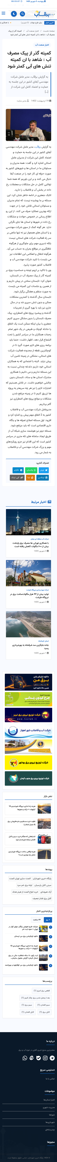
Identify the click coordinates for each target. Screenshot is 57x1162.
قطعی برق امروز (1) (42, 990)
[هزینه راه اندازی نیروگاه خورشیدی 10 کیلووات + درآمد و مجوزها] (44, 808)
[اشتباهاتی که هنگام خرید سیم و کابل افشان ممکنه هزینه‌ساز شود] (44, 839)
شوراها (52, 1115)
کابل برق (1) (44, 1012)
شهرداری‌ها (50, 1122)
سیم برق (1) (27, 1005)
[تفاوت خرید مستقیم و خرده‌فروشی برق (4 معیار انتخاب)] (44, 824)
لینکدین (41, 477)
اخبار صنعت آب (32, 31)
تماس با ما (50, 1078)
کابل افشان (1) (28, 1012)
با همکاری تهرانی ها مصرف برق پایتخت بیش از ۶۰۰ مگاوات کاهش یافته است (31, 545)
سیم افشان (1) (43, 1005)
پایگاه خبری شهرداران (42, 878)
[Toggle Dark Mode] (14, 14)
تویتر (42, 470)
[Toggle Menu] (3, 14)
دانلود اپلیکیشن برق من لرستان (26, 936)
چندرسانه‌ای (50, 1129)
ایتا (28, 477)
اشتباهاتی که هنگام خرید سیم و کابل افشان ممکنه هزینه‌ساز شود (22, 838)
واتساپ (30, 470)
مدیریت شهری (49, 1107)
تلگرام (16, 470)
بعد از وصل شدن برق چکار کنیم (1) (35, 997)
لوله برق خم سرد (24, 885)
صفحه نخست (49, 31)
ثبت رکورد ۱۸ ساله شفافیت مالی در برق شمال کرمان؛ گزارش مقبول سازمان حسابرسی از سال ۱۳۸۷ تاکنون (23, 957)
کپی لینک (15, 477)
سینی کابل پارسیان (42, 885)
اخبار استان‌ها (49, 1100)
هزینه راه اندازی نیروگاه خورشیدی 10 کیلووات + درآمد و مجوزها (22, 808)
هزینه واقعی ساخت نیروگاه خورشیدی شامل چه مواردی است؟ (21, 853)
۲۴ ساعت (37, 919)
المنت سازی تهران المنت (20, 878)
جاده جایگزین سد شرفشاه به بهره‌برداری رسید (30, 647)
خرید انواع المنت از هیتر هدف (25, 892)
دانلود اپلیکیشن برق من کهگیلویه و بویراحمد (21, 965)
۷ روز (48, 919)
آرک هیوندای (45, 892)
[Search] (22, 13)
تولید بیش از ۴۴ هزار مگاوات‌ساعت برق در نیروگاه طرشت (29, 596)
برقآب (38, 147)
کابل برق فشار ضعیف (42, 898)
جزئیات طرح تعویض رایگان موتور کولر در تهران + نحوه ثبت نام (23, 928)
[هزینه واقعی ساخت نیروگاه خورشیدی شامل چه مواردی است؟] (44, 854)
